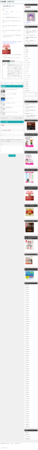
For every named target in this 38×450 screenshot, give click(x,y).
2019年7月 (27, 355)
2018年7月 (27, 381)
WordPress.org (28, 438)
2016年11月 (27, 424)
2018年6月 (27, 383)
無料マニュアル (28, 86)
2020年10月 (27, 323)
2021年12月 (27, 295)
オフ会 (27, 60)
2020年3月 (27, 338)
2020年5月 (27, 334)
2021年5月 (27, 308)
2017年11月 (27, 398)
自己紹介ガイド (28, 90)
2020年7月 (27, 330)
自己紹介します (28, 28)
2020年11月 (27, 321)
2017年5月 (27, 411)
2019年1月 (27, 368)
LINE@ (27, 49)
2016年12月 (27, 422)
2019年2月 (27, 366)
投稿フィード (28, 434)
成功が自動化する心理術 (9, 107)
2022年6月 (27, 287)
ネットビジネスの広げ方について (31, 35)
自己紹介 (27, 88)
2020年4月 (27, 336)
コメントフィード (28, 436)
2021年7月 (27, 304)
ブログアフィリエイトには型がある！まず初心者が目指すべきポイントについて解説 (31, 31)
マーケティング (28, 77)
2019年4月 (27, 362)
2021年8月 (27, 302)
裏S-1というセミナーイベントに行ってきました (12, 112)
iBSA (3, 9)
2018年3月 (27, 390)
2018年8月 (27, 379)
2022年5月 (27, 289)
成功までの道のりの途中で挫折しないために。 (12, 89)
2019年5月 (27, 360)
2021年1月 (27, 317)
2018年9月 (27, 377)
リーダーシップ (28, 79)
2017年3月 (27, 415)
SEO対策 (27, 51)
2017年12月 (27, 396)
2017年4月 (27, 413)
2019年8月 (27, 353)
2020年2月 (27, 340)
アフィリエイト (28, 58)
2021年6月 (27, 306)
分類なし (27, 81)
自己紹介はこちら (28, 22)
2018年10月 (27, 375)
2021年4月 (27, 310)
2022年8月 (27, 285)
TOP (5, 443)
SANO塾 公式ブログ (7, 1)
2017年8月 (27, 405)
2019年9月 (27, 351)
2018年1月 (27, 394)
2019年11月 (27, 347)
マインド (27, 73)
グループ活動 (28, 62)
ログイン (27, 432)
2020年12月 (27, 319)
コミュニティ (28, 64)
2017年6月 (27, 409)
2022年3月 (27, 293)
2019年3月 (27, 364)
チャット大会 (28, 66)
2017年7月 (27, 407)
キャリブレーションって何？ (9, 98)
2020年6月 (27, 332)
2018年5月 (27, 385)
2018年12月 (27, 370)
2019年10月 (27, 349)
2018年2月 (27, 392)
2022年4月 (27, 291)
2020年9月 (27, 325)
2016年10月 (27, 426)
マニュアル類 (28, 75)
